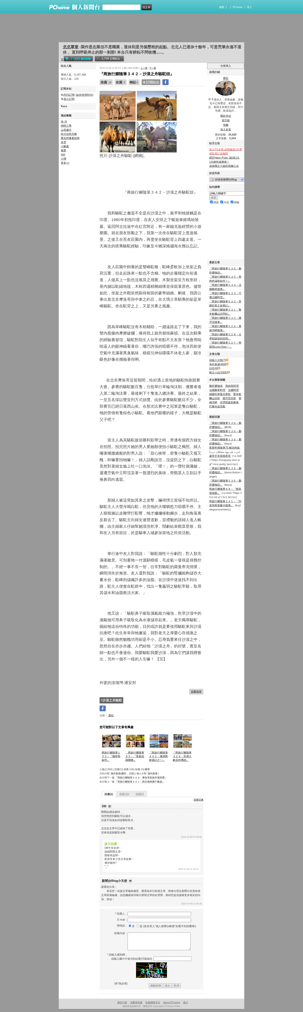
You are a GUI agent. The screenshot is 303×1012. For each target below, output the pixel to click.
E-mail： (122, 919)
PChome (238, 7)
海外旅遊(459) (217, 364)
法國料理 (233, 390)
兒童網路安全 (152, 1002)
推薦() (124, 794)
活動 (71, 59)
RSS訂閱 (69, 94)
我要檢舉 (196, 691)
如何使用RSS (84, 94)
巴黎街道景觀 (217, 406)
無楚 (63, 150)
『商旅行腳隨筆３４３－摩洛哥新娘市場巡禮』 (141, 777)
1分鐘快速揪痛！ (219, 161)
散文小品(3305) (218, 372)
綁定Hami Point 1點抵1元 (224, 157)
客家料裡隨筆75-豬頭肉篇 (224, 447)
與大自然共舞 (69, 134)
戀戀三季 (66, 125)
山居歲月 (66, 129)
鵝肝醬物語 (216, 385)
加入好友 (225, 129)
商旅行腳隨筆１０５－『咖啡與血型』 (111, 756)
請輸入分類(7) (217, 360)
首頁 (63, 59)
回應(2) (109, 794)
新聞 (221, 7)
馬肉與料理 (232, 385)
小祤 (63, 158)
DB (104, 806)
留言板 (226, 120)
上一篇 (144, 68)
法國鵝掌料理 (217, 390)
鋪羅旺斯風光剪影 (220, 394)
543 (63, 154)
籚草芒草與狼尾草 (220, 455)
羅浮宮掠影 (229, 398)
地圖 (225, 124)
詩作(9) (213, 368)
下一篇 (152, 68)
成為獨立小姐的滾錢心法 (224, 165)
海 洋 (64, 121)
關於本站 (225, 115)
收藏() (140, 794)
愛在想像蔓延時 (70, 138)
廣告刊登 (122, 1002)
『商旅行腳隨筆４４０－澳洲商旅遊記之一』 (158, 756)
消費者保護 (136, 1002)
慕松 (111, 715)
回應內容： (121, 933)
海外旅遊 (152, 773)
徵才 (185, 1002)
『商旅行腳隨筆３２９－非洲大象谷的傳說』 (182, 756)
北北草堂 (71, 47)
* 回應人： (121, 913)
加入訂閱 (69, 99)
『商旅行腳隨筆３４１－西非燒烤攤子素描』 (139, 781)
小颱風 (65, 146)
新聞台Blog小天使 (115, 880)
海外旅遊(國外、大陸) (123, 773)
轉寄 (147, 769)
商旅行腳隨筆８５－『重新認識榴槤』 (134, 756)
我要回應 (198, 799)
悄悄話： (122, 925)
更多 (65, 162)
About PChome (171, 1002)
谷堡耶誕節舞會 (229, 402)
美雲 (63, 142)
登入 (249, 7)
